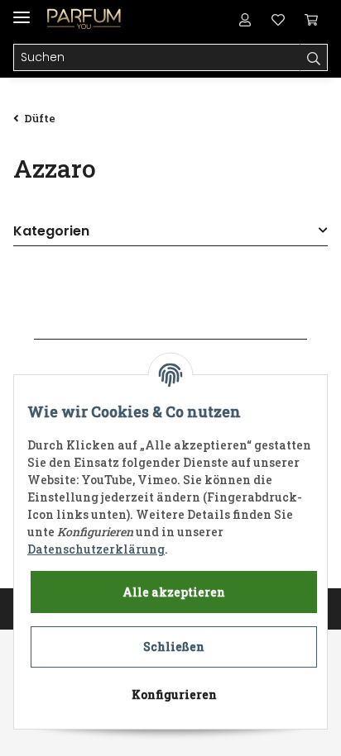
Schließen (173, 646)
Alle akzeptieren (173, 592)
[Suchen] (314, 58)
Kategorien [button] (51, 231)
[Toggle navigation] (21, 10)
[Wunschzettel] (278, 18)
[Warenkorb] (311, 18)
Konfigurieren (174, 694)
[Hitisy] (84, 18)
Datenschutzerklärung (96, 549)
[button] (245, 18)
